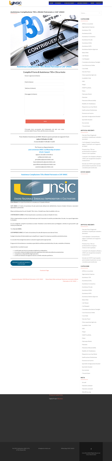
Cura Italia (85, 68)
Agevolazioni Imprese (88, 27)
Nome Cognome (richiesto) (32, 75)
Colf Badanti (85, 59)
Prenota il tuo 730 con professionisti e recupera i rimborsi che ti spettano (89, 151)
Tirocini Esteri (86, 126)
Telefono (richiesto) (30, 88)
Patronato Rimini (87, 94)
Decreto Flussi (86, 71)
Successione (85, 123)
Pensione (84, 97)
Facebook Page (44, 270)
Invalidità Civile (86, 78)
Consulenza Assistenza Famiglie (91, 62)
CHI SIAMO (58, 3)
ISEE (83, 81)
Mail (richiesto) (29, 82)
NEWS (92, 3)
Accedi (84, 382)
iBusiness (60, 398)
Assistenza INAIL (87, 43)
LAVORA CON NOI (82, 3)
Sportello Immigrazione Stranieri (91, 116)
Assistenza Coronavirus (88, 36)
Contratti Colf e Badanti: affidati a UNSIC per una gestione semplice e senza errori (91, 158)
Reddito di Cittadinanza (88, 103)
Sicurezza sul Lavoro (88, 113)
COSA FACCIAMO (69, 3)
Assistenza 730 (86, 30)
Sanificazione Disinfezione (89, 110)
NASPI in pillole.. (86, 87)
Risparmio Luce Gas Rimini (89, 107)
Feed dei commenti (87, 389)
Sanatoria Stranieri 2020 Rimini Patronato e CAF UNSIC (26, 279)
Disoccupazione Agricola (89, 75)
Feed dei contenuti (87, 385)
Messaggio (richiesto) (31, 94)
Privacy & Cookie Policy (56, 395)
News (83, 91)
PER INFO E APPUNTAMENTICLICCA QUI (21, 263)
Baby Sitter (85, 52)
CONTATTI (99, 3)
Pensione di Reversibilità (89, 100)
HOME (51, 3)
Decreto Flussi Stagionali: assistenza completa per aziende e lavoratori (91, 137)
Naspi (84, 84)
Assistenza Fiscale (87, 39)
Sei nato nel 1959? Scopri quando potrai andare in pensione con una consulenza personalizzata (91, 165)
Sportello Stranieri (87, 119)
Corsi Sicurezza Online (88, 65)
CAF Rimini (85, 55)
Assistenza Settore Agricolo (90, 49)
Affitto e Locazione (87, 24)
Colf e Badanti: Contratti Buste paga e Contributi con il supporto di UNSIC (91, 144)
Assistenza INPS (86, 46)
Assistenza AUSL (87, 33)
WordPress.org (86, 392)
